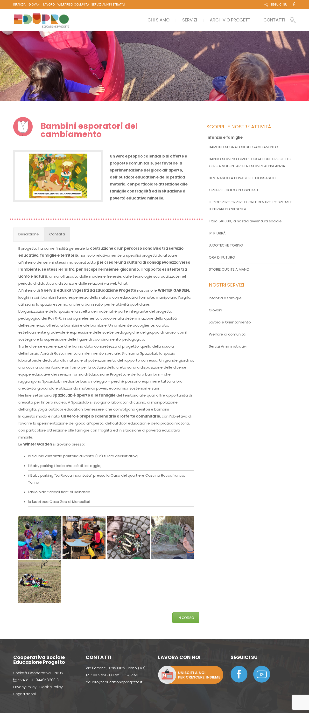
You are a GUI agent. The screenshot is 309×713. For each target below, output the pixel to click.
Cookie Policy (51, 686)
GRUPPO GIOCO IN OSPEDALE (234, 189)
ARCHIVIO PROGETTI (231, 20)
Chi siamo (158, 20)
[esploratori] (39, 581)
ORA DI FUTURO (222, 257)
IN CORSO (185, 618)
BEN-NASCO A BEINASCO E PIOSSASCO (242, 177)
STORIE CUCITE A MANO (229, 269)
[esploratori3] (128, 537)
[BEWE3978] (39, 537)
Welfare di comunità (227, 334)
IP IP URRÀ (217, 233)
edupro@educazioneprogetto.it (114, 682)
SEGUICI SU (278, 4)
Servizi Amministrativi (227, 346)
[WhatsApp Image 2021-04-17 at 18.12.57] (84, 537)
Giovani (215, 310)
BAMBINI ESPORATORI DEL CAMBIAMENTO (243, 146)
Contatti (274, 20)
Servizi (189, 20)
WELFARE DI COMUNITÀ (73, 4)
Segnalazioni (24, 693)
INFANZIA (19, 4)
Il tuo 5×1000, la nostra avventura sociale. (245, 221)
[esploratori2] (172, 537)
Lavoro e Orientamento (230, 322)
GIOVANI (34, 4)
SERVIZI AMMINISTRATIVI (108, 4)
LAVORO (49, 4)
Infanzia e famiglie (224, 137)
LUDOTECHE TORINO (226, 245)
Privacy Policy (24, 686)
